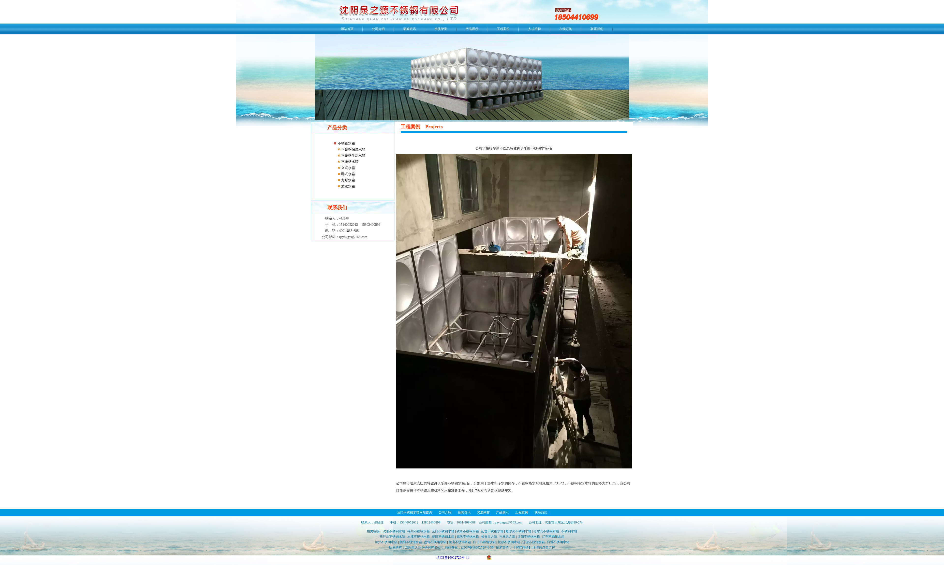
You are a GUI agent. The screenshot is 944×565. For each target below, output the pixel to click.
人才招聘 (534, 29)
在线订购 (565, 29)
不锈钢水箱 (346, 143)
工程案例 (503, 29)
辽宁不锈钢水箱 (553, 536)
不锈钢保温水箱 (352, 149)
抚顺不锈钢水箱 (443, 536)
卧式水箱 (347, 174)
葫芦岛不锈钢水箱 (392, 536)
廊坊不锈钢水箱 (468, 536)
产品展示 (472, 29)
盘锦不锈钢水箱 (435, 542)
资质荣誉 (440, 29)
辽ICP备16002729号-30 (477, 547)
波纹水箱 (347, 186)
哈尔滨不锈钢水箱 (518, 531)
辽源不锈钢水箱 (533, 542)
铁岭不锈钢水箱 (468, 531)
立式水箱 (347, 168)
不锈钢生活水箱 (352, 155)
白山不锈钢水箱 (484, 542)
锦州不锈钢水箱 (418, 531)
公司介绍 (378, 29)
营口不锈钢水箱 (443, 531)
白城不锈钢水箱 (558, 542)
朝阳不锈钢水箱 (410, 542)
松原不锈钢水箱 (509, 542)
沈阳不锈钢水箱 (394, 531)
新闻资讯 (409, 29)
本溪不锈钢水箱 (418, 536)
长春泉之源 (489, 536)
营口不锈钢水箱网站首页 (414, 512)
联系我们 (596, 29)
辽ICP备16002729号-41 (452, 557)
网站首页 (347, 29)
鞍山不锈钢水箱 (460, 542)
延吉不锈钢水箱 (492, 531)
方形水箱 (347, 180)
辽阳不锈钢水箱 (528, 536)
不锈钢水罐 (349, 162)
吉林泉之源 (507, 536)
